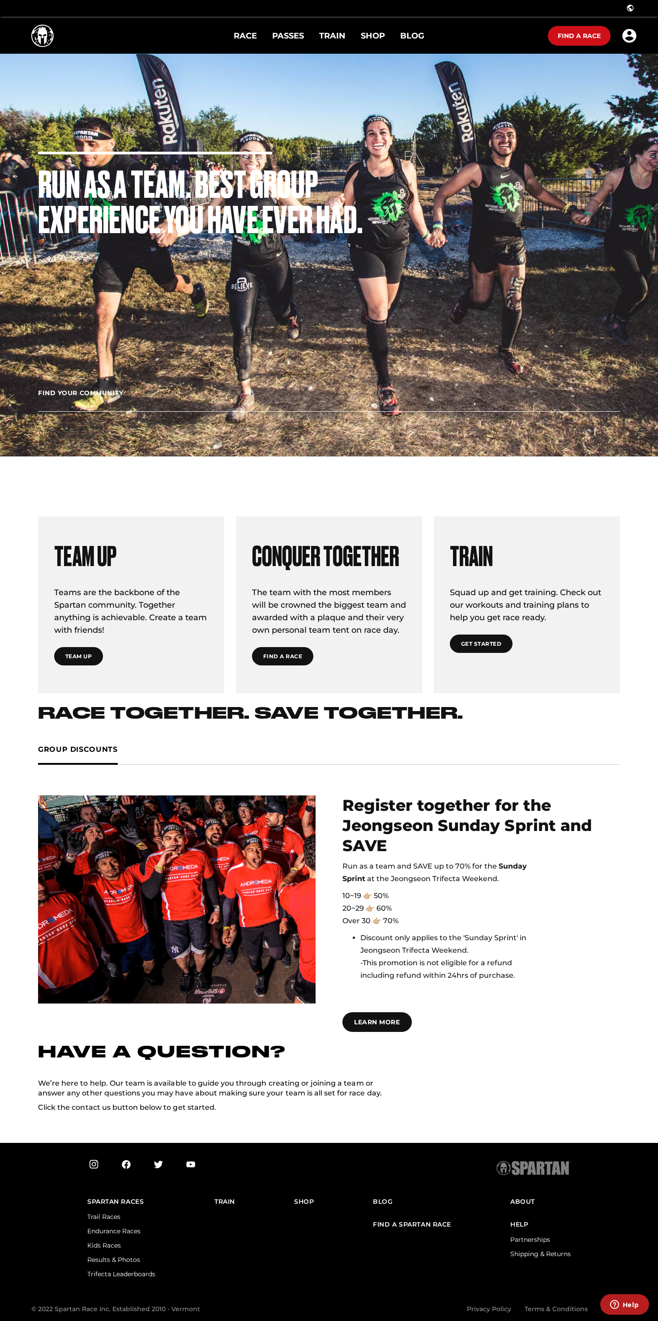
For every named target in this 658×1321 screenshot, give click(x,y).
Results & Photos (113, 1260)
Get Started (481, 643)
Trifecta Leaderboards (121, 1274)
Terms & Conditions (556, 1309)
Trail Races (103, 1217)
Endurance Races (114, 1231)
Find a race (579, 36)
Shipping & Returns (540, 1254)
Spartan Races (115, 1202)
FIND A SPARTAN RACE (412, 1224)
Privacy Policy (489, 1309)
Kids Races (104, 1245)
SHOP (304, 1202)
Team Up (78, 656)
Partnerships (530, 1240)
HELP (519, 1224)
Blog (383, 1202)
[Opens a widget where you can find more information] (624, 1305)
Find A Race (282, 656)
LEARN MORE (377, 1022)
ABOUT (522, 1202)
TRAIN (224, 1202)
